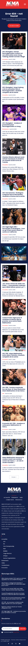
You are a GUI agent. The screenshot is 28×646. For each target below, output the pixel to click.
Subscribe (22, 628)
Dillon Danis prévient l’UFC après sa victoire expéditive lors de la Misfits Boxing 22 (14, 579)
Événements (5, 129)
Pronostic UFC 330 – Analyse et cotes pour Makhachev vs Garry (13, 425)
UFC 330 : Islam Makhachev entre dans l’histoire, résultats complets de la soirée (13, 355)
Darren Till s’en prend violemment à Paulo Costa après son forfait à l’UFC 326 (13, 598)
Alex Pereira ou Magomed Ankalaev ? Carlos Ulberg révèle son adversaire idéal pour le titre (13, 584)
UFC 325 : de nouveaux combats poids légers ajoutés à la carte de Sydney (12, 603)
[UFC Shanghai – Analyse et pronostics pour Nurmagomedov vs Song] (14, 112)
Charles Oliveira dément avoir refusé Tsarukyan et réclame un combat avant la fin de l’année (13, 159)
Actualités (5, 59)
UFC (3, 393)
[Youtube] (19, 643)
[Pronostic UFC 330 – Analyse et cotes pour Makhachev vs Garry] (14, 413)
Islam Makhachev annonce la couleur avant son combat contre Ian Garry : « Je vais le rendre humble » (13, 459)
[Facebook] (8, 643)
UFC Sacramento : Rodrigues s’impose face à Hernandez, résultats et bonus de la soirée (13, 194)
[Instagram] (12, 643)
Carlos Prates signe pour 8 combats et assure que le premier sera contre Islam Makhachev (12, 320)
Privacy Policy (16, 632)
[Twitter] (15, 643)
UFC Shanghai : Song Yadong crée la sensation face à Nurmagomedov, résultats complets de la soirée (12, 89)
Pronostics (5, 234)
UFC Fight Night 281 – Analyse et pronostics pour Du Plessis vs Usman (14, 612)
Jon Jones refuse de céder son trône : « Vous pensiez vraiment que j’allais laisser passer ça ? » (13, 285)
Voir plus (13, 477)
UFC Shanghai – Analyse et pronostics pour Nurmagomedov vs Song (12, 124)
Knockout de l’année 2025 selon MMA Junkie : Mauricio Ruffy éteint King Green (13, 589)
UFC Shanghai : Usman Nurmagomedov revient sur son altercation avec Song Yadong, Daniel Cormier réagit (13, 54)
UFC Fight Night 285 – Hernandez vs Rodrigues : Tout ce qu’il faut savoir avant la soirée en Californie (13, 229)
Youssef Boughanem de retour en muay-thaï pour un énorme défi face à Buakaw (13, 593)
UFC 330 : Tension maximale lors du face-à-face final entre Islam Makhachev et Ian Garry (13, 389)
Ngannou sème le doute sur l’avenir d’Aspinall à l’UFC (12, 607)
